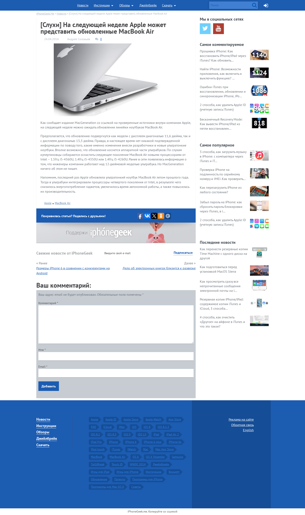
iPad (156, 434)
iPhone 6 (131, 442)
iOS (134, 427)
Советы (136, 487)
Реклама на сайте (241, 419)
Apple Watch (153, 419)
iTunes (116, 449)
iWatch (131, 449)
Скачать (167, 5)
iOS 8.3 (111, 434)
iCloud (107, 427)
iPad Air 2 (172, 434)
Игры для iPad (100, 472)
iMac (122, 427)
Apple (47, 203)
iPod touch (98, 449)
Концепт (174, 472)
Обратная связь (242, 425)
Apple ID (110, 419)
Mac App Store (164, 449)
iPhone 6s (175, 442)
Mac (145, 449)
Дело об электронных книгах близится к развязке (159, 268)
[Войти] (266, 5)
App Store (174, 419)
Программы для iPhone (147, 479)
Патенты (119, 479)
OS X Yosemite (155, 457)
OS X (136, 457)
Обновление (99, 479)
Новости (82, 5)
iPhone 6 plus (152, 442)
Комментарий (48, 303)
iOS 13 (142, 434)
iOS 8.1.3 (163, 427)
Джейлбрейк (148, 5)
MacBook (96, 457)
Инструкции (102, 5)
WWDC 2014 (138, 464)
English (248, 430)
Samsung (177, 457)
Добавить (48, 386)
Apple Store (130, 419)
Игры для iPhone (127, 472)
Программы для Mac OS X (107, 487)
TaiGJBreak (97, 464)
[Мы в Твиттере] (205, 28)
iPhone (113, 442)
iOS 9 (127, 434)
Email (42, 366)
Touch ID (117, 464)
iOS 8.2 (95, 434)
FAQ (93, 427)
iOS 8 (147, 427)
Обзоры (124, 5)
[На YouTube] (218, 28)
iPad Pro (96, 442)
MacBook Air (63, 203)
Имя (42, 350)
